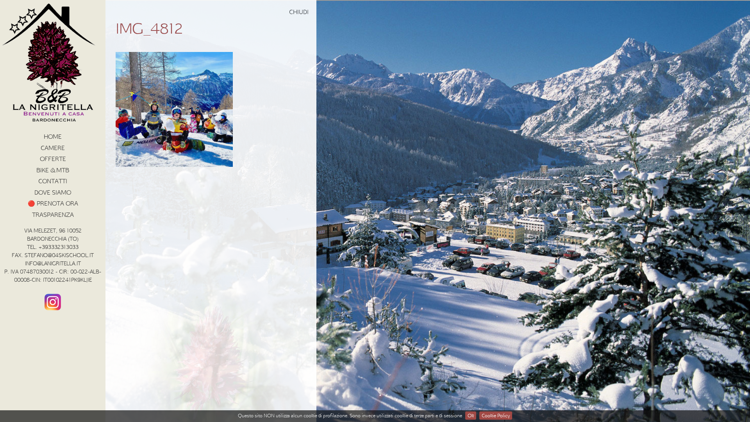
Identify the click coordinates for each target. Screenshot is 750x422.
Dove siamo (52, 192)
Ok (471, 415)
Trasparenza (53, 214)
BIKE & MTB (52, 170)
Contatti (52, 181)
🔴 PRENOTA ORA (53, 203)
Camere (53, 148)
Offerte (53, 159)
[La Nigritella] (52, 121)
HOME (53, 136)
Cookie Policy (496, 415)
